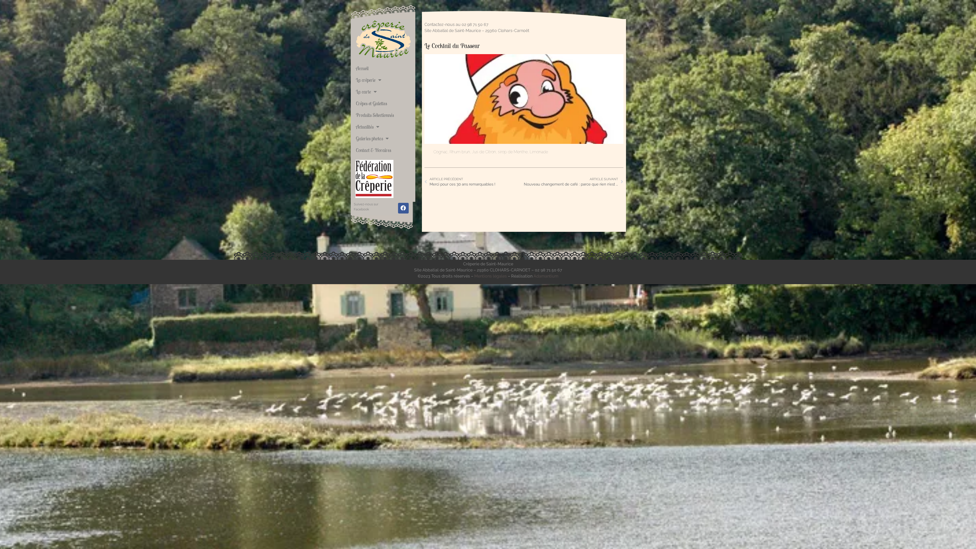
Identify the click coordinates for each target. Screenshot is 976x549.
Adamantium (545, 276)
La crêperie (366, 80)
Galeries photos (369, 138)
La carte (363, 91)
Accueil (362, 68)
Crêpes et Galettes (371, 103)
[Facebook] (403, 208)
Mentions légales (490, 276)
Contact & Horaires (373, 150)
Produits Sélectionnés (375, 115)
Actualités (365, 127)
